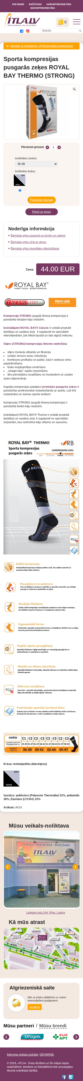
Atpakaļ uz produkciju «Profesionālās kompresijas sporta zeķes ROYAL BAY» (41, 46)
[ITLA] (23, 27)
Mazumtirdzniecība (42, 8)
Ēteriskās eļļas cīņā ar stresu (28, 242)
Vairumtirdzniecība (58, 4)
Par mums (18, 4)
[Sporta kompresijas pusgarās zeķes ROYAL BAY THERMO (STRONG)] (41, 112)
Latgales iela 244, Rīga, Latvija (45, 912)
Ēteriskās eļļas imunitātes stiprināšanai (35, 248)
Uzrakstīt (35, 1007)
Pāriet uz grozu (41, 211)
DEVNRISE (47, 1054)
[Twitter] (71, 1077)
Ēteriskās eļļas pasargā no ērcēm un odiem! (38, 235)
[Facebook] (64, 1077)
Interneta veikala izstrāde (22, 1054)
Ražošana (35, 4)
